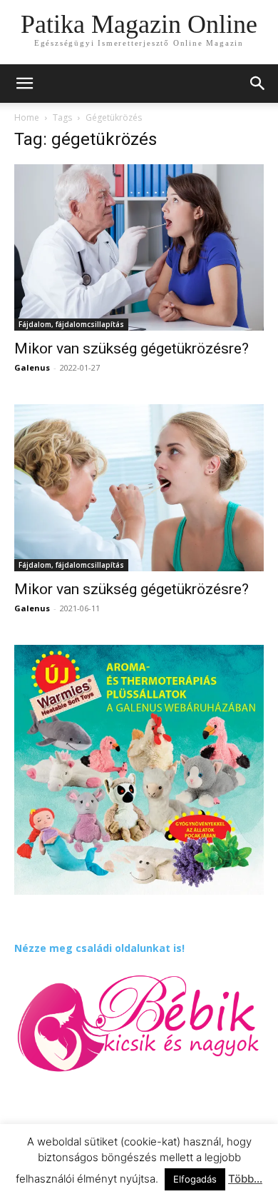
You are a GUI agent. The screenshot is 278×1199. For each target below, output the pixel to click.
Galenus (32, 367)
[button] (258, 83)
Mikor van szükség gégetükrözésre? (131, 348)
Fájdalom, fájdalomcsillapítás (71, 324)
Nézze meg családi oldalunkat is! (99, 948)
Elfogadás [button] (195, 1179)
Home (26, 117)
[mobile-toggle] (24, 83)
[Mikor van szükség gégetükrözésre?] (139, 247)
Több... (245, 1178)
